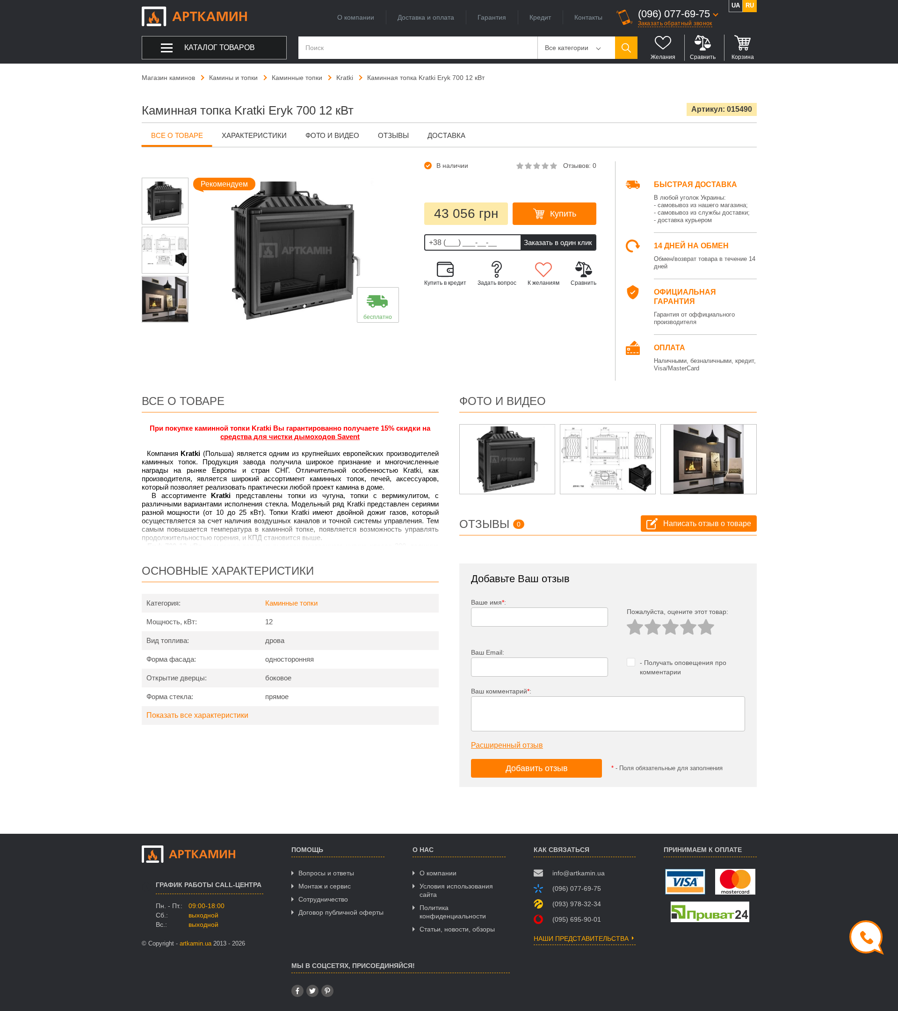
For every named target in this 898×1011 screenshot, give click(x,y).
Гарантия (492, 17)
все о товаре (177, 135)
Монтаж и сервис (324, 886)
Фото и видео (332, 135)
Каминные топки (291, 603)
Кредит (540, 17)
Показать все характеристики (197, 715)
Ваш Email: (487, 652)
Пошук (626, 47)
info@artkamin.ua (578, 873)
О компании (355, 17)
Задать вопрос (497, 283)
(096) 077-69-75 (674, 14)
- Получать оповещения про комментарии (683, 667)
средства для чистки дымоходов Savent (290, 437)
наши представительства (581, 938)
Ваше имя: (488, 602)
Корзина (742, 57)
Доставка (446, 135)
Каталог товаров (219, 47)
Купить (563, 213)
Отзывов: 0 (579, 165)
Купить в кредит (445, 283)
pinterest (327, 991)
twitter (312, 991)
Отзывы (393, 135)
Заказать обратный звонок (675, 23)
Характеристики (254, 135)
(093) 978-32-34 (576, 904)
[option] (165, 201)
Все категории (566, 47)
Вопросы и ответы (326, 873)
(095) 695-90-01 (576, 919)
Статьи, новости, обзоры (457, 929)
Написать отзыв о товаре (707, 523)
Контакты (588, 17)
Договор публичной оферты (341, 912)
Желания (663, 57)
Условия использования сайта (456, 890)
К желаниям (543, 283)
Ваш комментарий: (501, 691)
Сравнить (703, 57)
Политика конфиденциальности (453, 912)
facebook (297, 991)
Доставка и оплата (426, 17)
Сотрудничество (323, 899)
